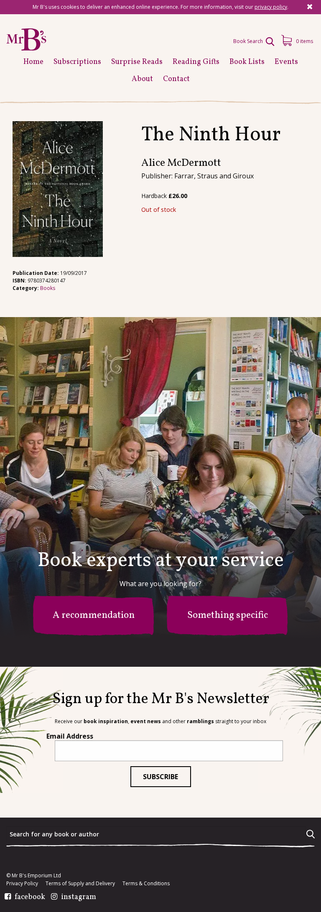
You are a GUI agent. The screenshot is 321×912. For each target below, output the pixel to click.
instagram (78, 897)
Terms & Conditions (146, 883)
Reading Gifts (196, 62)
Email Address (69, 736)
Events (286, 62)
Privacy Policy (22, 883)
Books (47, 288)
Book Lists (247, 62)
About (142, 79)
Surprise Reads (137, 62)
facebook (30, 897)
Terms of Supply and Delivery (80, 883)
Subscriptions (77, 62)
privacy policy (271, 6)
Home (33, 62)
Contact (176, 79)
